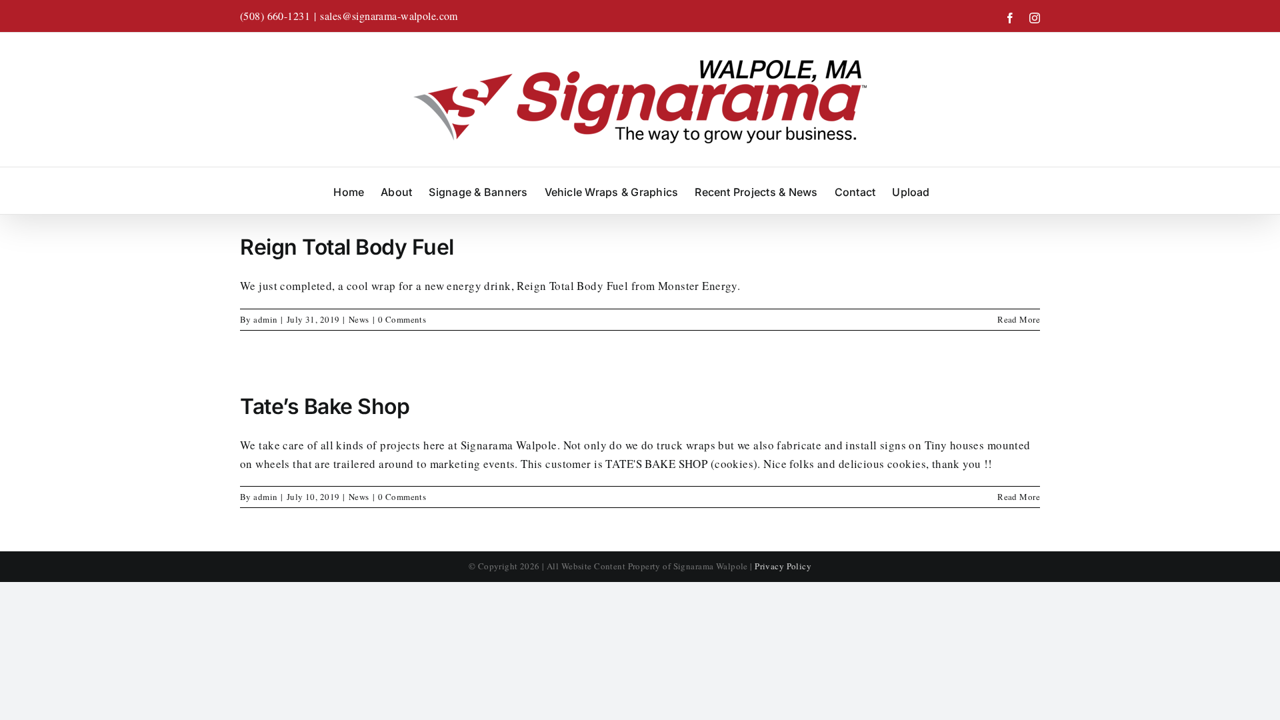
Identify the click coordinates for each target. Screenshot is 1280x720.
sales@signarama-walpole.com (388, 16)
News (359, 319)
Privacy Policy (783, 566)
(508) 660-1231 (275, 16)
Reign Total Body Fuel (347, 247)
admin (265, 319)
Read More (1018, 319)
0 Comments (402, 319)
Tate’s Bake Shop (324, 406)
